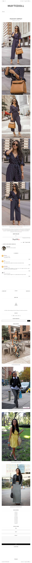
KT (4, 272)
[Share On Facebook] (25, 242)
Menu (4, 11)
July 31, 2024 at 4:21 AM (7, 267)
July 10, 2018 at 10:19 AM (7, 256)
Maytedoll (7, 561)
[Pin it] (28, 242)
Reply (29, 259)
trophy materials (23, 274)
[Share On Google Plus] (26, 242)
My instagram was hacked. (16, 364)
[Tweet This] (23, 242)
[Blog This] (29, 242)
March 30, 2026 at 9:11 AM (7, 273)
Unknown (5, 255)
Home (16, 290)
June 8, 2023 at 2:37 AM (7, 261)
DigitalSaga (6, 266)
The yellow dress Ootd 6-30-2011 (16, 462)
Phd (4, 260)
